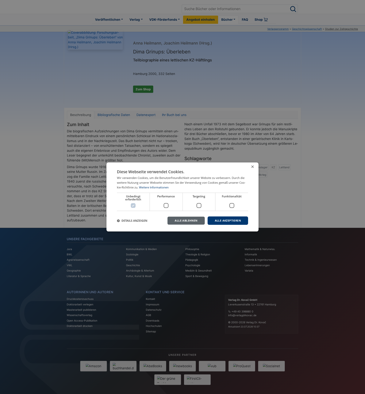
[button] (132, 220)
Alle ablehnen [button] (186, 220)
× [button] (252, 166)
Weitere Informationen (154, 187)
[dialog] (182, 196)
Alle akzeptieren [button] (228, 220)
